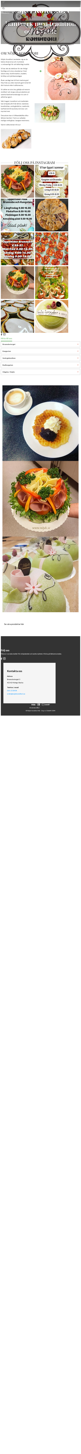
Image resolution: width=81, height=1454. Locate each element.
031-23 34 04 (12, 690)
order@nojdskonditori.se (16, 694)
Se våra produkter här (14, 624)
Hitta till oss (6, 338)
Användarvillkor (34, 708)
